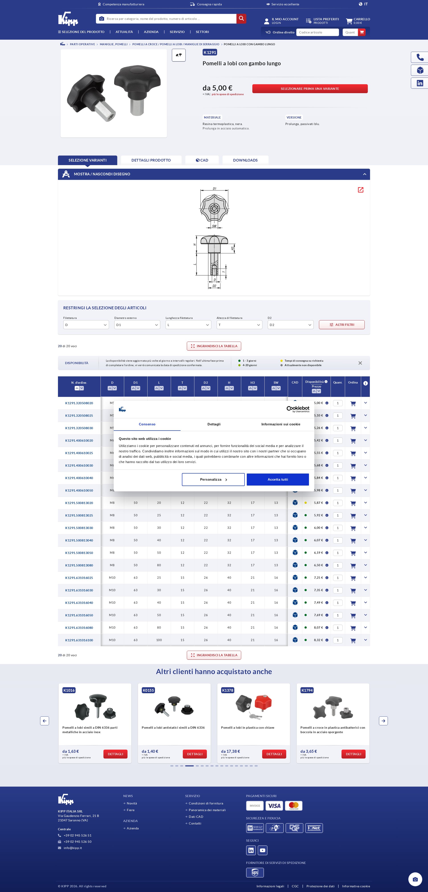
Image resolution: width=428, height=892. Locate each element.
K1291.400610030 (79, 465)
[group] (96, 723)
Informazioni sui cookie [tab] (280, 424)
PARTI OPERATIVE (82, 44)
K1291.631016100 (79, 640)
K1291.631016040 (79, 603)
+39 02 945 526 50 (77, 841)
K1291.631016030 (79, 590)
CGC (295, 886)
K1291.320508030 (79, 428)
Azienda (151, 31)
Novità (132, 803)
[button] (171, 766)
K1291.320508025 (79, 415)
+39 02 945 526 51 (77, 835)
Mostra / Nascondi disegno (101, 174)
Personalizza (211, 479)
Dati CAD (196, 816)
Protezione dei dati (321, 886)
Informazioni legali (270, 886)
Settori (202, 31)
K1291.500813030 (79, 528)
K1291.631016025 (79, 578)
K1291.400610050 (79, 490)
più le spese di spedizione (228, 94)
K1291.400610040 (79, 478)
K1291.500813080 (79, 565)
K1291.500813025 (79, 515)
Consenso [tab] (147, 424)
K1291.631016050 (79, 615)
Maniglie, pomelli (113, 44)
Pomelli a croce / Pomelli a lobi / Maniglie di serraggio (176, 44)
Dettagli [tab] (214, 424)
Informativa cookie (356, 886)
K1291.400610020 (79, 440)
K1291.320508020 (79, 403)
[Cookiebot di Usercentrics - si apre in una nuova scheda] (289, 409)
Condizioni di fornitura (206, 803)
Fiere (131, 810)
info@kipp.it (72, 848)
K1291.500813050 (79, 553)
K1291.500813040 (79, 540)
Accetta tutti (278, 479)
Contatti (195, 823)
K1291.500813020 (79, 503)
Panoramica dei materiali (207, 810)
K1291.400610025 (79, 453)
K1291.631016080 (79, 628)
